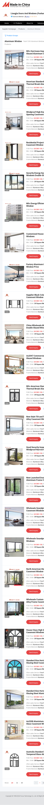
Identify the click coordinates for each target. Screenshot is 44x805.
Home (7, 23)
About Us (30, 23)
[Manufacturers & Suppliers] (16, 4)
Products (19, 23)
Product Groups (12, 35)
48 (22, 783)
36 (17, 783)
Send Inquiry (33, 73)
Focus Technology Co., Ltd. (28, 796)
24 (12, 783)
